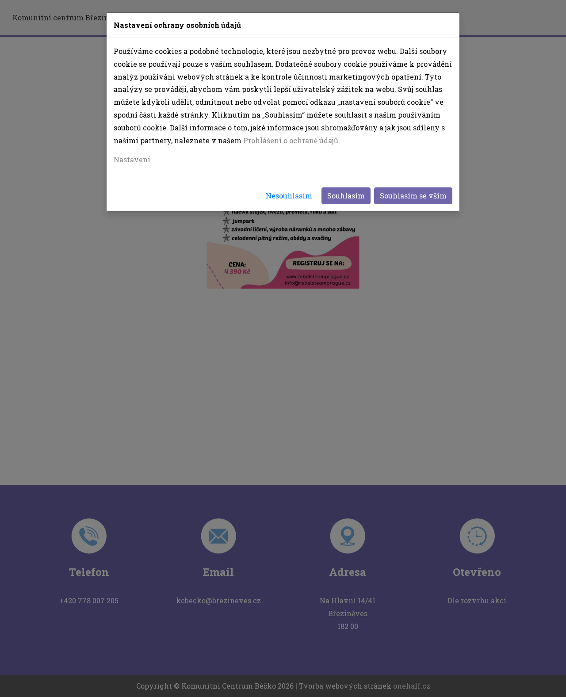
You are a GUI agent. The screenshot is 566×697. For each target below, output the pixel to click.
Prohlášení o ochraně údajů (290, 140)
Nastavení (132, 159)
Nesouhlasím (289, 195)
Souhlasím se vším (413, 195)
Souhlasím (346, 195)
